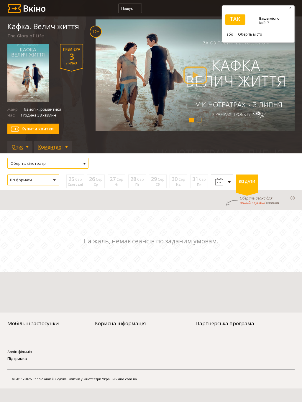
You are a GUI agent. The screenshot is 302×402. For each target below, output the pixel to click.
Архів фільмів (19, 352)
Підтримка (17, 358)
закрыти (292, 198)
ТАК (235, 19)
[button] (33, 180)
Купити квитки (38, 129)
